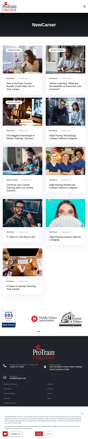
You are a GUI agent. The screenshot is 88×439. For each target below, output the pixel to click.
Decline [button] (48, 434)
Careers (50, 384)
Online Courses (56, 50)
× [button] (82, 413)
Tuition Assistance (9, 403)
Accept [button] (39, 434)
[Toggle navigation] (72, 6)
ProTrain (10, 78)
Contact (50, 389)
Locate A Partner (9, 393)
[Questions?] (23, 377)
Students (6, 398)
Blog (49, 398)
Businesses (7, 389)
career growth (14, 50)
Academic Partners (10, 384)
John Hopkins (12, 180)
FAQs (49, 393)
